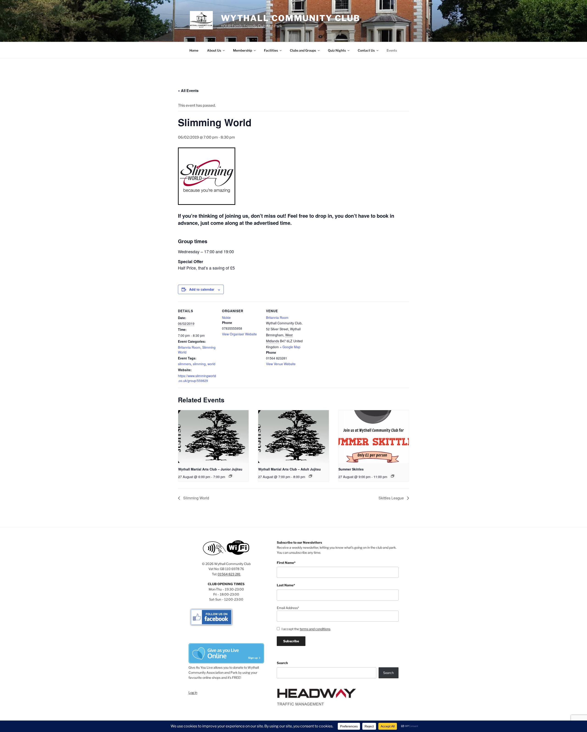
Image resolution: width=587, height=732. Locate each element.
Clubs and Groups (303, 50)
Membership (242, 50)
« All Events (188, 90)
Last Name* (286, 585)
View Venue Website (281, 364)
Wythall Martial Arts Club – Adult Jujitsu (289, 469)
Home (193, 50)
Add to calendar (201, 289)
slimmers (184, 364)
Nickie (226, 317)
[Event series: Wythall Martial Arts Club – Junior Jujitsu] (230, 476)
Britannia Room (189, 347)
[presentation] (213, 436)
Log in (192, 692)
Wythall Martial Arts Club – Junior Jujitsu (210, 469)
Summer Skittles (351, 469)
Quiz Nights (337, 50)
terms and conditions (315, 629)
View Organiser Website (239, 334)
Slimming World (195, 498)
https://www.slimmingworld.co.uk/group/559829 (197, 378)
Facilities (271, 50)
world (211, 364)
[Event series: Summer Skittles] (392, 476)
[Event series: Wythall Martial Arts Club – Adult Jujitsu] (310, 476)
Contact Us (366, 50)
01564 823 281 (229, 574)
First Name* (286, 563)
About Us (214, 50)
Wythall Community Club (290, 18)
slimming (199, 364)
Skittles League (392, 498)
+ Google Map (290, 347)
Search (282, 663)
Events (392, 50)
